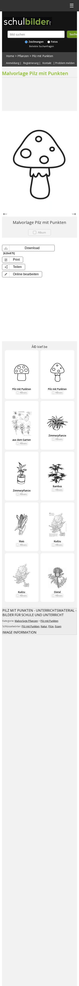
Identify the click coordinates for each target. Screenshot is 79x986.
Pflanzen (23, 56)
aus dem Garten (21, 440)
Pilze (51, 626)
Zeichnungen (36, 41)
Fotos (54, 41)
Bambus (57, 486)
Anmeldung (12, 63)
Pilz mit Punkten (42, 56)
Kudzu (57, 541)
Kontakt (47, 63)
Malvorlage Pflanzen (26, 621)
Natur (44, 626)
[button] (22, 274)
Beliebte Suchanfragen (41, 46)
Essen (58, 626)
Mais (21, 541)
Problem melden (65, 63)
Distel (57, 592)
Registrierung (30, 63)
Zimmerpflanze (57, 435)
